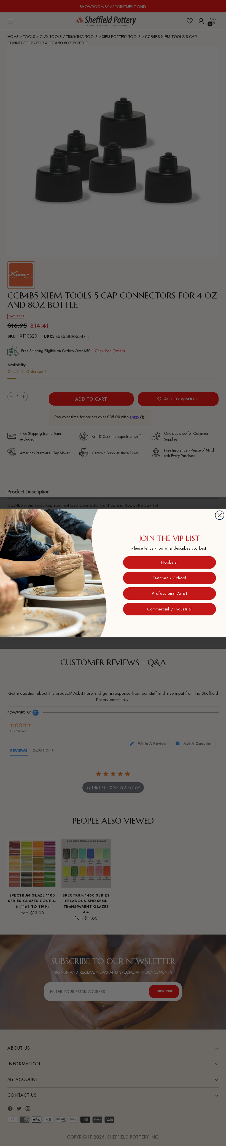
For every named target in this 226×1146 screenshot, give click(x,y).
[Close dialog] (219, 515)
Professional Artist (169, 593)
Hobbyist (169, 562)
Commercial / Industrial (169, 609)
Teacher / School (169, 578)
